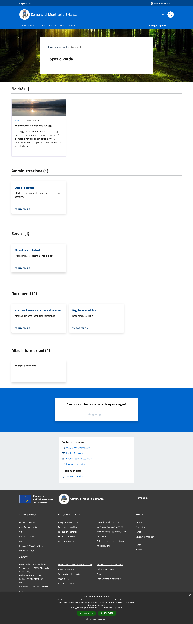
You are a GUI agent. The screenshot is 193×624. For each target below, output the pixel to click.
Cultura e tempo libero (68, 527)
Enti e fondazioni (26, 536)
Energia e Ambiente (25, 365)
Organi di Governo (27, 522)
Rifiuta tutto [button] (107, 613)
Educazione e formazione (108, 522)
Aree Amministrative (28, 527)
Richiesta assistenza (67, 583)
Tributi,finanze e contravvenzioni (111, 531)
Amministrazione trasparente (110, 564)
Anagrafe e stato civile (68, 522)
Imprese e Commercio (67, 531)
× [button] (190, 595)
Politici (22, 541)
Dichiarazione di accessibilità (109, 578)
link (121, 608)
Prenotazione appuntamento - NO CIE (75, 564)
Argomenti (62, 47)
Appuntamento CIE (66, 569)
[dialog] (96, 608)
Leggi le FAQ (63, 578)
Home (50, 47)
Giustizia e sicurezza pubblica (110, 526)
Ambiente (101, 536)
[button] (96, 619)
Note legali (102, 574)
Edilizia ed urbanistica (68, 536)
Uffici (21, 531)
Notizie (18, 120)
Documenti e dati (27, 550)
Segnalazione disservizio (69, 574)
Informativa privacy (105, 569)
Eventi (139, 549)
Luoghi (139, 544)
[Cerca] (170, 14)
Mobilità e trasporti (66, 541)
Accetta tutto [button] (86, 613)
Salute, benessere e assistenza (110, 541)
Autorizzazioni (103, 545)
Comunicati (141, 527)
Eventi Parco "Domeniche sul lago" (34, 125)
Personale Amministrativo (31, 545)
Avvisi (138, 531)
